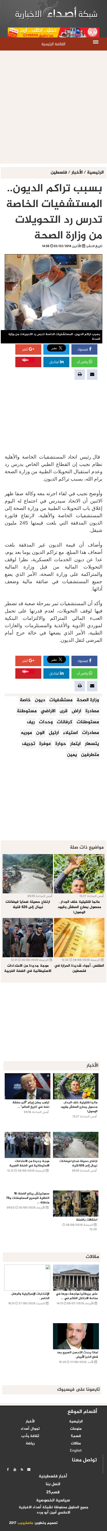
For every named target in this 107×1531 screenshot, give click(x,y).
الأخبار (77, 172)
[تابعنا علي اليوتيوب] (15, 1469)
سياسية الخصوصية (53, 1500)
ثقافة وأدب (30, 1436)
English (76, 1451)
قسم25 (53, 1492)
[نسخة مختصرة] (22, 1469)
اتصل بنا (53, 1484)
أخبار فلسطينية (53, 1476)
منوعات (76, 1429)
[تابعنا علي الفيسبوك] (8, 1469)
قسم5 (76, 1436)
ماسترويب (25, 1523)
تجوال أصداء (30, 1429)
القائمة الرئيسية (53, 44)
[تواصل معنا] (29, 1469)
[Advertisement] (53, 107)
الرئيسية (95, 172)
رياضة (30, 1443)
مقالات (76, 1443)
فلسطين (59, 172)
